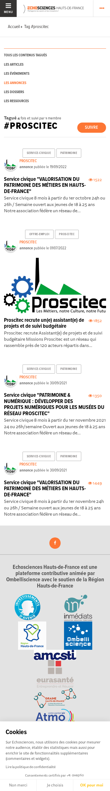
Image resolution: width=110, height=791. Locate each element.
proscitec (66, 234)
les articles (13, 64)
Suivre (91, 127)
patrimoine (68, 153)
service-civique (39, 153)
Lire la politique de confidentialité (31, 766)
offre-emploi (39, 234)
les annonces (15, 83)
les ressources (16, 101)
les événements (16, 73)
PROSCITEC (28, 161)
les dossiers (14, 92)
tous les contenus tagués (25, 55)
